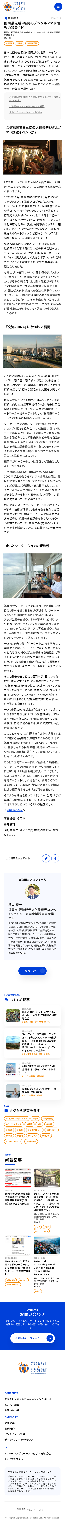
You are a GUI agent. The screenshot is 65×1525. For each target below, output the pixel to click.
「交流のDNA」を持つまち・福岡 (26, 106)
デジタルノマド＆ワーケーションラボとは (27, 1399)
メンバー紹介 (11, 1404)
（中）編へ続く (15, 810)
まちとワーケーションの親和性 (25, 112)
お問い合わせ (11, 1410)
